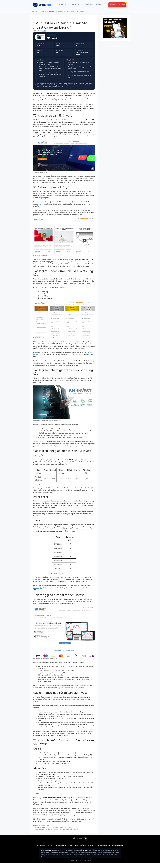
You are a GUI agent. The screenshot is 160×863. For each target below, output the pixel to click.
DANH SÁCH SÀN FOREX (117, 5)
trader (84, 120)
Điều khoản (74, 845)
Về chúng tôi (41, 845)
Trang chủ (34, 11)
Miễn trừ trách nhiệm (87, 845)
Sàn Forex (42, 11)
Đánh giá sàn (50, 11)
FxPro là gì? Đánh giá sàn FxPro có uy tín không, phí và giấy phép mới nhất (56, 829)
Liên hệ (50, 845)
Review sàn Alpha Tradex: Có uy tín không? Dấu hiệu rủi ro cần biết (54, 827)
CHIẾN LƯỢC (89, 5)
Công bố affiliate (117, 845)
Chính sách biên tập (103, 845)
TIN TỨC (99, 5)
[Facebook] (86, 838)
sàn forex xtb (41, 204)
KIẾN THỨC (75, 5)
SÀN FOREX (62, 5)
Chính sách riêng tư (61, 845)
